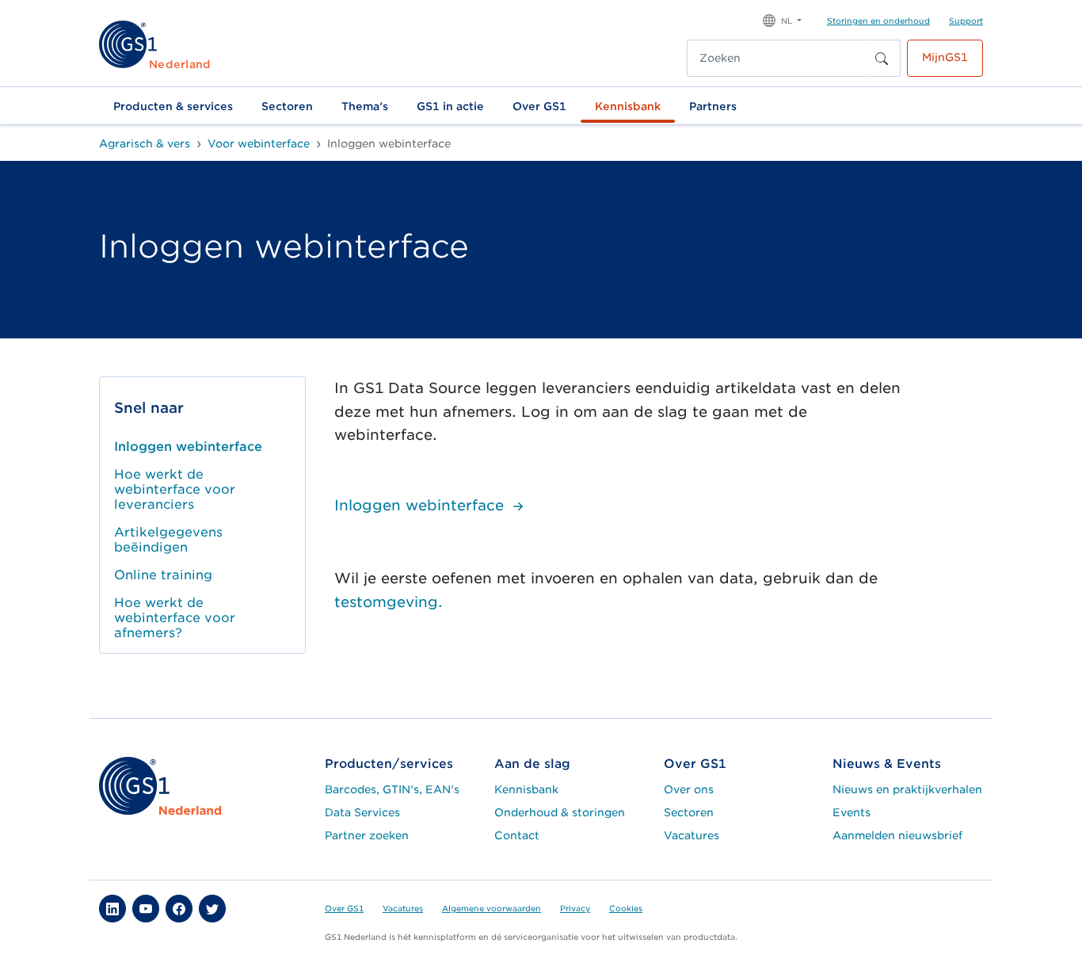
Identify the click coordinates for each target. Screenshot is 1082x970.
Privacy (575, 908)
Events (851, 812)
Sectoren (287, 106)
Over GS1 (539, 106)
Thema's (364, 106)
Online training (163, 574)
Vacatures (691, 835)
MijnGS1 (945, 57)
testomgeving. (388, 602)
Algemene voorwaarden (491, 908)
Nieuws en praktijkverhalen (907, 789)
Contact (516, 835)
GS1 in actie (450, 106)
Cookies (625, 908)
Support (966, 20)
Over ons (689, 789)
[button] (782, 19)
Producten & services (173, 106)
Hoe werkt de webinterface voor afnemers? (174, 617)
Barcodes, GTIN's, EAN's (392, 789)
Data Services (362, 812)
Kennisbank (628, 106)
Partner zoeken (367, 835)
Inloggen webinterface (188, 446)
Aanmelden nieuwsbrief (897, 835)
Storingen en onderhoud (878, 20)
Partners (713, 106)
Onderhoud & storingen (559, 812)
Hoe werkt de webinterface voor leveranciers (174, 489)
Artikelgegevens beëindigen (168, 540)
